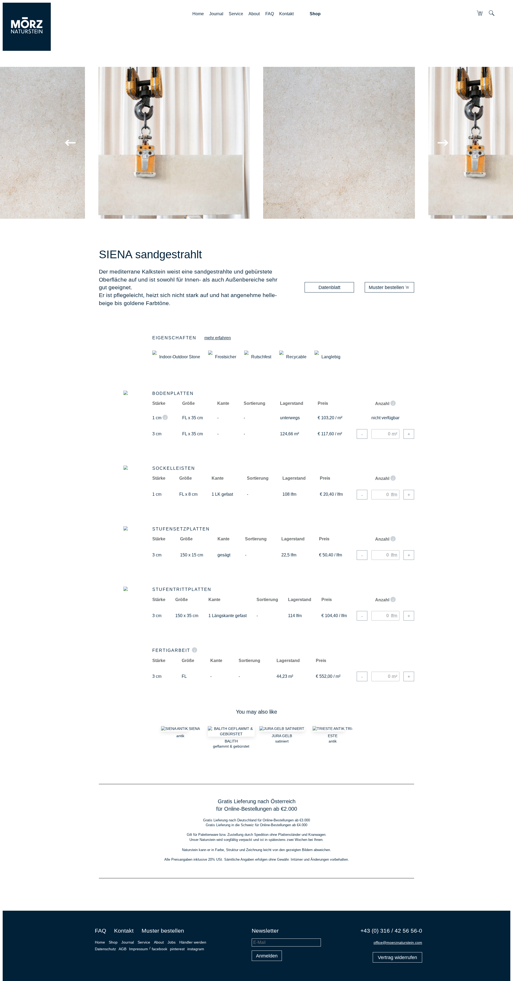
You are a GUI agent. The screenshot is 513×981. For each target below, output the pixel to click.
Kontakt (286, 13)
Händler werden (192, 942)
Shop (315, 13)
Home (198, 13)
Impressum (138, 949)
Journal (216, 13)
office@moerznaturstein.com (398, 942)
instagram (195, 949)
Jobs (172, 942)
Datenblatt (329, 287)
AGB (122, 949)
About (254, 13)
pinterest (177, 949)
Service (236, 13)
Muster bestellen (386, 287)
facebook (159, 949)
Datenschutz (105, 949)
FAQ (269, 13)
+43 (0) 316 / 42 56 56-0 (391, 931)
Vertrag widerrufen (397, 957)
